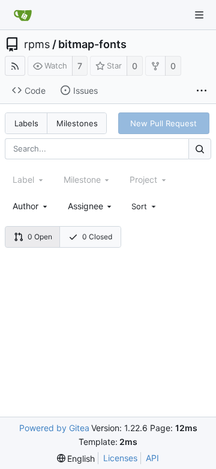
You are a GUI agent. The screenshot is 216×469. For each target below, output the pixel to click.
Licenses (120, 458)
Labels (26, 123)
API (152, 458)
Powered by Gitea (54, 428)
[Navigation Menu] (199, 15)
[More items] (201, 90)
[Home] (23, 15)
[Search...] (199, 148)
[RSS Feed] (15, 66)
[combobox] (31, 206)
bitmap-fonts (92, 44)
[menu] (144, 206)
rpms (37, 44)
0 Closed (97, 236)
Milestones (77, 123)
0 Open (40, 236)
